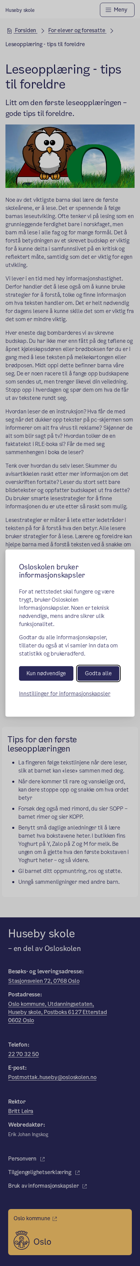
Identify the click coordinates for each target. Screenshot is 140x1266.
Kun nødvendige (46, 673)
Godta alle (98, 673)
